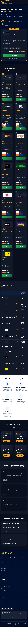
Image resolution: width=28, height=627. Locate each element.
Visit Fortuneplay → (14, 55)
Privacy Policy (4, 590)
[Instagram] (8, 609)
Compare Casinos (4, 573)
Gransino (11, 330)
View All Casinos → (23, 70)
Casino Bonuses (4, 570)
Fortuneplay (11, 297)
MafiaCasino (11, 357)
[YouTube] (11, 609)
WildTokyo (11, 336)
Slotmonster (11, 363)
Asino (10, 341)
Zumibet (10, 369)
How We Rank (4, 584)
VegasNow (11, 346)
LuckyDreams (12, 317)
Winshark (11, 311)
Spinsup (10, 351)
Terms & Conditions (5, 588)
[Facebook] (2, 609)
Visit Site (7, 99)
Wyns (10, 323)
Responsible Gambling (5, 586)
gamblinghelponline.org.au (11, 617)
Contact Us (3, 597)
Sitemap (2, 601)
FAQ (2, 575)
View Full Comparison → (21, 287)
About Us (3, 581)
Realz (10, 304)
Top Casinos (3, 568)
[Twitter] (5, 609)
